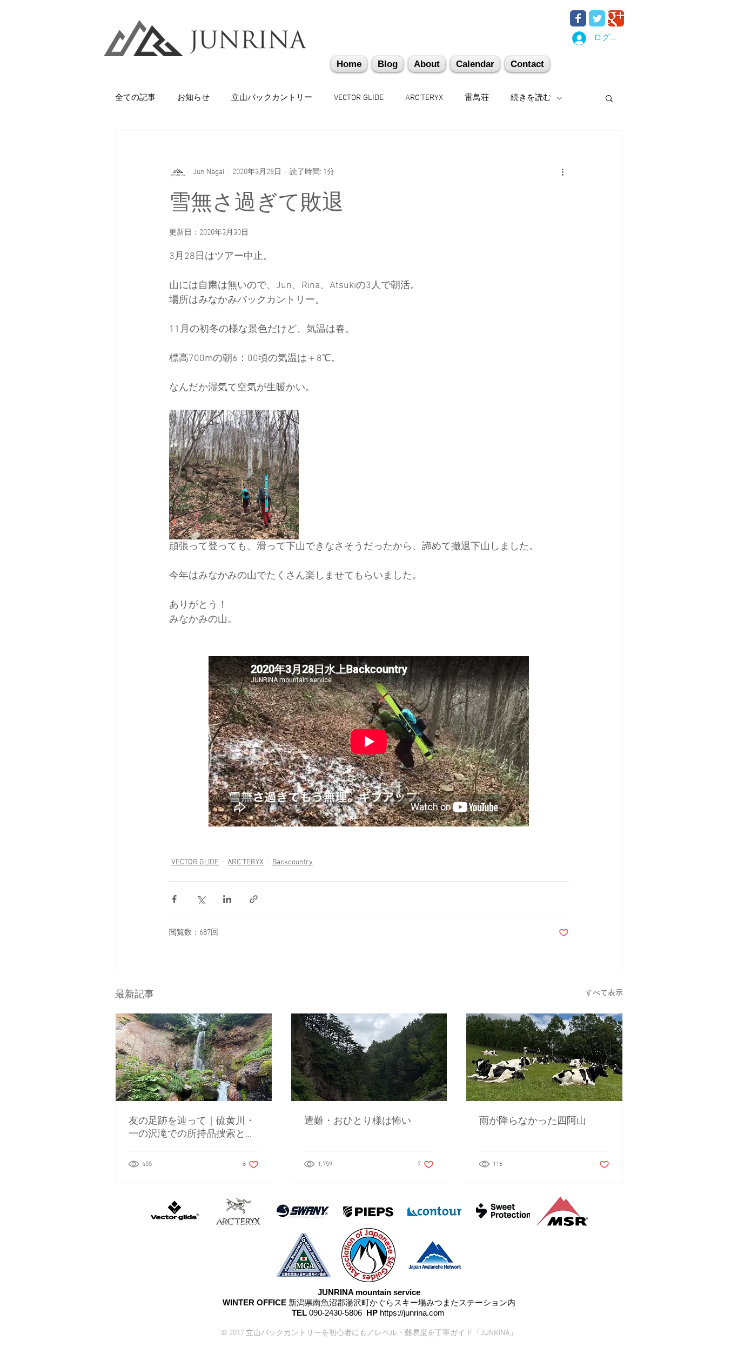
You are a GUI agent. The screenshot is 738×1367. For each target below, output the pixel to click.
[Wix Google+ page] (616, 18)
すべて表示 (604, 993)
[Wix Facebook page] (578, 18)
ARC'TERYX (424, 98)
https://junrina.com (412, 1312)
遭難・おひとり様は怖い (357, 1121)
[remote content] (369, 742)
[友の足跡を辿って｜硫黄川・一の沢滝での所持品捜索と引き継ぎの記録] (194, 1057)
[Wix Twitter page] (597, 18)
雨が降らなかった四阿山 (532, 1121)
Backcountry (292, 862)
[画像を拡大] (234, 474)
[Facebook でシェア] (174, 899)
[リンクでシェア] (254, 899)
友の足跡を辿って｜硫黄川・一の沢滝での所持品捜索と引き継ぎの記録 (192, 1128)
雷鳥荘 (477, 98)
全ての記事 (135, 98)
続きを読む (531, 98)
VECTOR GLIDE (359, 98)
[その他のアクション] (562, 171)
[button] (527, 64)
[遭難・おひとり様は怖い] (369, 1057)
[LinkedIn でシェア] (227, 899)
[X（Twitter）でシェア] (201, 899)
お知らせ (193, 98)
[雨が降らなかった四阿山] (544, 1057)
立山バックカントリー (271, 98)
